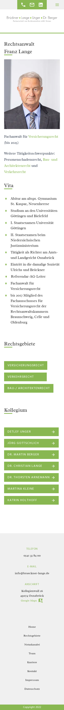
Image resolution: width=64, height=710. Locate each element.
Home (32, 627)
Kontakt (32, 671)
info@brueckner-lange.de (32, 573)
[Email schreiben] (32, 5)
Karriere (32, 662)
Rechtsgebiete (32, 635)
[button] (57, 5)
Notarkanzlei (32, 644)
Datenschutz (32, 689)
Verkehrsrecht (15, 172)
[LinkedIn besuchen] (40, 5)
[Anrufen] (23, 5)
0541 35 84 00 (32, 555)
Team (32, 653)
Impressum (32, 680)
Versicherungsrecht (43, 136)
